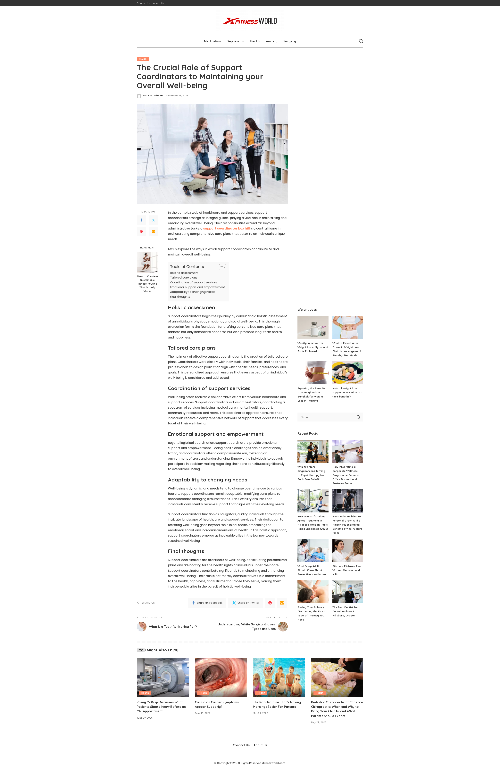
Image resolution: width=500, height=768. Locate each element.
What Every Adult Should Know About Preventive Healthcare (311, 570)
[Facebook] (141, 220)
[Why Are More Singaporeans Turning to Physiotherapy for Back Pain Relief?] (312, 451)
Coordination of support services (193, 282)
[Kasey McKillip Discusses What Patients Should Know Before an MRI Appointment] (163, 677)
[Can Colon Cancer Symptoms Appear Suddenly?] (221, 677)
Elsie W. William (153, 95)
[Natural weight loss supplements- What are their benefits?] (347, 373)
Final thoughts (180, 297)
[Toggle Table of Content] (220, 267)
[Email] (153, 231)
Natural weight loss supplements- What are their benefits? (347, 392)
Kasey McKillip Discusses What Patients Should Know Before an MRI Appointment (161, 706)
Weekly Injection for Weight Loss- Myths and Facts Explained (312, 347)
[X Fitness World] (250, 20)
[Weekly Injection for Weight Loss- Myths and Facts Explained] (312, 327)
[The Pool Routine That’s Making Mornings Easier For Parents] (279, 677)
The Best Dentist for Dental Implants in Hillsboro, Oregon (345, 611)
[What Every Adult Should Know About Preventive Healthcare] (312, 550)
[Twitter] (153, 220)
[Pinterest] (141, 231)
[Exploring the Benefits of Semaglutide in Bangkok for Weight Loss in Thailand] (312, 373)
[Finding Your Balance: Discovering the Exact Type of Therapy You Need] (312, 592)
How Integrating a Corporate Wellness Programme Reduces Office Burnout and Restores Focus (345, 475)
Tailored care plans (183, 278)
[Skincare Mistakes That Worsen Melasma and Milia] (347, 550)
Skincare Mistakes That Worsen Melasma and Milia (347, 570)
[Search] (361, 41)
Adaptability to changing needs (192, 292)
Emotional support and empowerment (197, 287)
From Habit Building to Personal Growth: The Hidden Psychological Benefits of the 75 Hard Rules (347, 524)
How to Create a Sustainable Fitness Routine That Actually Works (147, 284)
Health (142, 59)
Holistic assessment (184, 273)
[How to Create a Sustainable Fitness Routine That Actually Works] (147, 262)
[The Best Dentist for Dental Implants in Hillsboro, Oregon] (347, 592)
